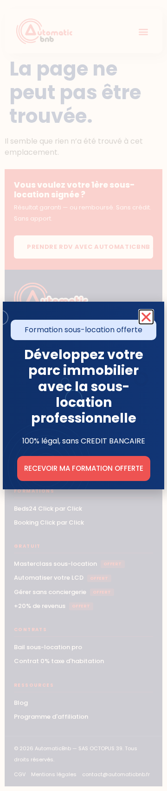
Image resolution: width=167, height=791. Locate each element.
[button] (146, 316)
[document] (83, 395)
